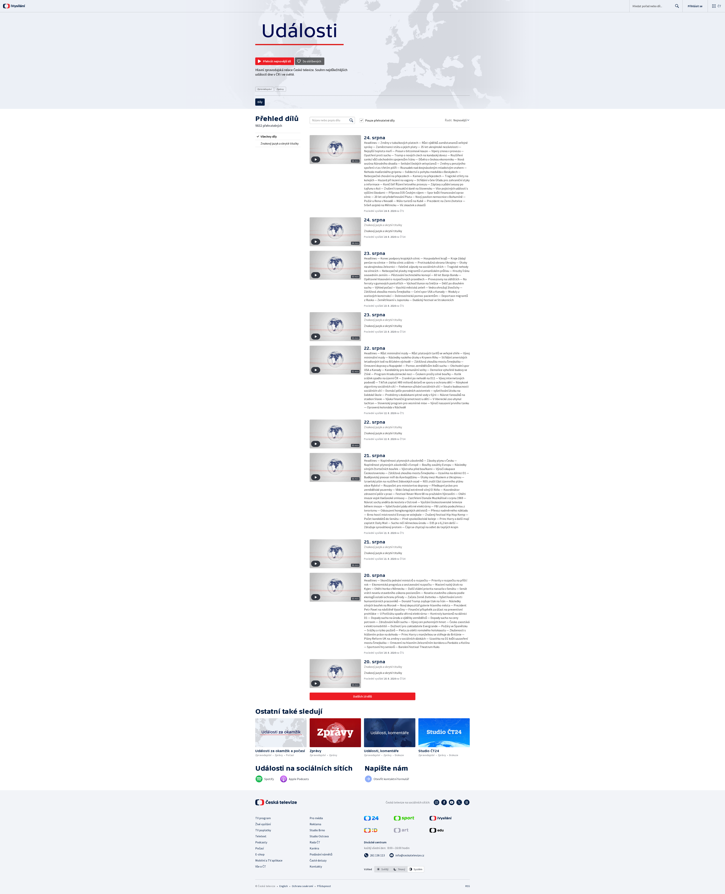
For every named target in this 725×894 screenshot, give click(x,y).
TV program (263, 818)
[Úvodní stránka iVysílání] (17, 6)
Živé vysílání (263, 824)
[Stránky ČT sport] (404, 819)
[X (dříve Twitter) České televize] (459, 802)
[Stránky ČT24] (371, 819)
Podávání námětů (321, 854)
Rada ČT (315, 842)
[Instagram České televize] (436, 802)
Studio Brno (317, 830)
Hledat (677, 6)
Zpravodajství (264, 89)
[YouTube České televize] (452, 802)
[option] (383, 869)
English (283, 886)
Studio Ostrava (319, 836)
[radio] (278, 136)
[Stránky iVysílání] (441, 819)
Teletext (260, 836)
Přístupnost (324, 886)
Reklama (315, 824)
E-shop (260, 854)
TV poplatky (263, 830)
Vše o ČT (260, 866)
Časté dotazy (318, 860)
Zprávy (280, 89)
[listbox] (399, 869)
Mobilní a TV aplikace (268, 860)
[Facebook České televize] (444, 802)
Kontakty (316, 866)
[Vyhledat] (351, 120)
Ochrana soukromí (302, 886)
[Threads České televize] (467, 802)
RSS (467, 886)
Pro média (316, 818)
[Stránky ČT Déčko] (370, 831)
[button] (337, 174)
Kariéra (314, 848)
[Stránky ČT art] (401, 831)
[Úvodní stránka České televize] (276, 802)
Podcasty (261, 842)
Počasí (259, 848)
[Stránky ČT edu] (436, 831)
